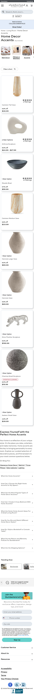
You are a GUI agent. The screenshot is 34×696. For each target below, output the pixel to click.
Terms (27, 635)
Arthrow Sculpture (8, 144)
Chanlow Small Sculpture (11, 376)
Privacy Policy (21, 635)
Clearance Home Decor (8, 465)
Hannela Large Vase (9, 259)
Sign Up (17, 640)
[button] (31, 5)
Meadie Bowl (7, 183)
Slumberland (12, 688)
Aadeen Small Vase (9, 415)
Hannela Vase (7, 298)
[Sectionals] (4, 566)
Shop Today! (17, 27)
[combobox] (17, 12)
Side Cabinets (12, 468)
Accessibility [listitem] (6, 668)
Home (3, 30)
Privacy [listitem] (4, 672)
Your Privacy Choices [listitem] (9, 678)
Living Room (11, 30)
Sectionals (14, 566)
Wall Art (21, 465)
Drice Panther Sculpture (11, 337)
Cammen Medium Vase (10, 218)
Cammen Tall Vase (9, 105)
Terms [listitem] (3, 675)
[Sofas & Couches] (26, 566)
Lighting (21, 468)
